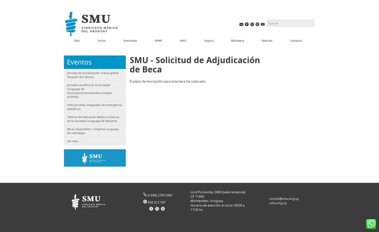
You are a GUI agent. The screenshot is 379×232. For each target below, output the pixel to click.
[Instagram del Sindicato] (163, 210)
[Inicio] (92, 25)
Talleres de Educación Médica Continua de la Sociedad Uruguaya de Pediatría (93, 119)
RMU (183, 40)
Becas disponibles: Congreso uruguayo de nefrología (93, 131)
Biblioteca (237, 40)
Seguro (209, 40)
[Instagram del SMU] (257, 25)
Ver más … (74, 141)
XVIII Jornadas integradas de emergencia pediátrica (94, 107)
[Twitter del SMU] (252, 25)
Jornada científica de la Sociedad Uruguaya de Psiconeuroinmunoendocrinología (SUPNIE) (89, 91)
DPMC (158, 40)
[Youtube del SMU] (263, 25)
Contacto (296, 40)
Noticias (267, 40)
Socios (102, 40)
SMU (77, 40)
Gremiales (130, 40)
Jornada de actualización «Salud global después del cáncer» (92, 75)
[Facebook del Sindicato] (151, 210)
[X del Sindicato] (157, 210)
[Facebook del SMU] (247, 25)
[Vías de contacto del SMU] (241, 25)
